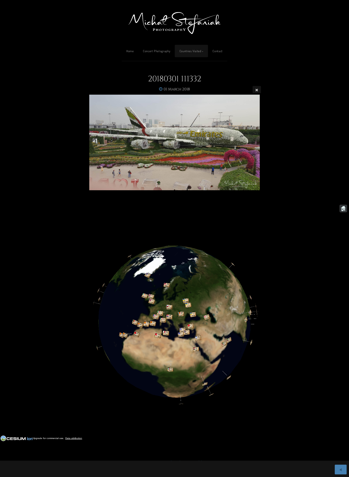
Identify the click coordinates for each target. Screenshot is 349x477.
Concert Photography (156, 51)
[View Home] (343, 208)
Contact (217, 51)
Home (130, 51)
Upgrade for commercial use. (48, 438)
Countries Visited (190, 51)
